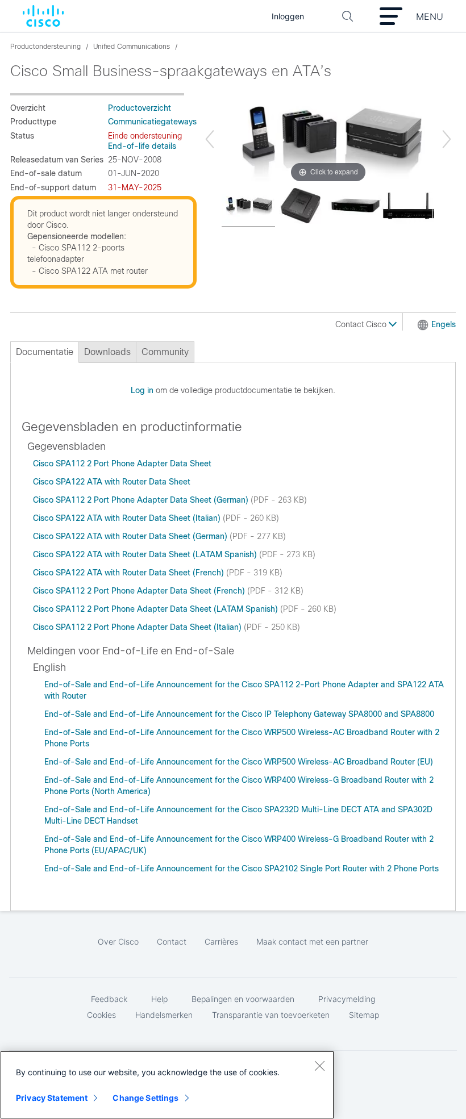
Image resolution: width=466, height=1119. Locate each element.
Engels (443, 324)
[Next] (447, 139)
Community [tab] (165, 352)
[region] (167, 1085)
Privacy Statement (52, 1098)
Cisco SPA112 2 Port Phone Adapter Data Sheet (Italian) (138, 627)
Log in (142, 390)
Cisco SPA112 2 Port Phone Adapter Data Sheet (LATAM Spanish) (156, 608)
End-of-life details (142, 146)
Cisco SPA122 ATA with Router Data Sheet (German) (131, 536)
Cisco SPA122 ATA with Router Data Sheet (111, 481)
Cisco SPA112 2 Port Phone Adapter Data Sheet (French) (140, 590)
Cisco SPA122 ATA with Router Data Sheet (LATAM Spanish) (146, 554)
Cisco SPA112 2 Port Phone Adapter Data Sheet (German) (142, 499)
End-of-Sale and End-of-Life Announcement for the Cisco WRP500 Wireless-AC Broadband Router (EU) (238, 761)
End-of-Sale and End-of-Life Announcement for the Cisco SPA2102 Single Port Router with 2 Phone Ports (241, 868)
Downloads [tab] (107, 352)
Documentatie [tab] (44, 352)
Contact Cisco (362, 324)
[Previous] (210, 139)
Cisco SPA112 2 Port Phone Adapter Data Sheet (122, 463)
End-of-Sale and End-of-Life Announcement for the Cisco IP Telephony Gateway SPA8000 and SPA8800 (239, 714)
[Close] (319, 1065)
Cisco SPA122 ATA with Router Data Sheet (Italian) (128, 518)
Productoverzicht (139, 107)
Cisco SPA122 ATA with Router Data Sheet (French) (129, 572)
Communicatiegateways (152, 121)
